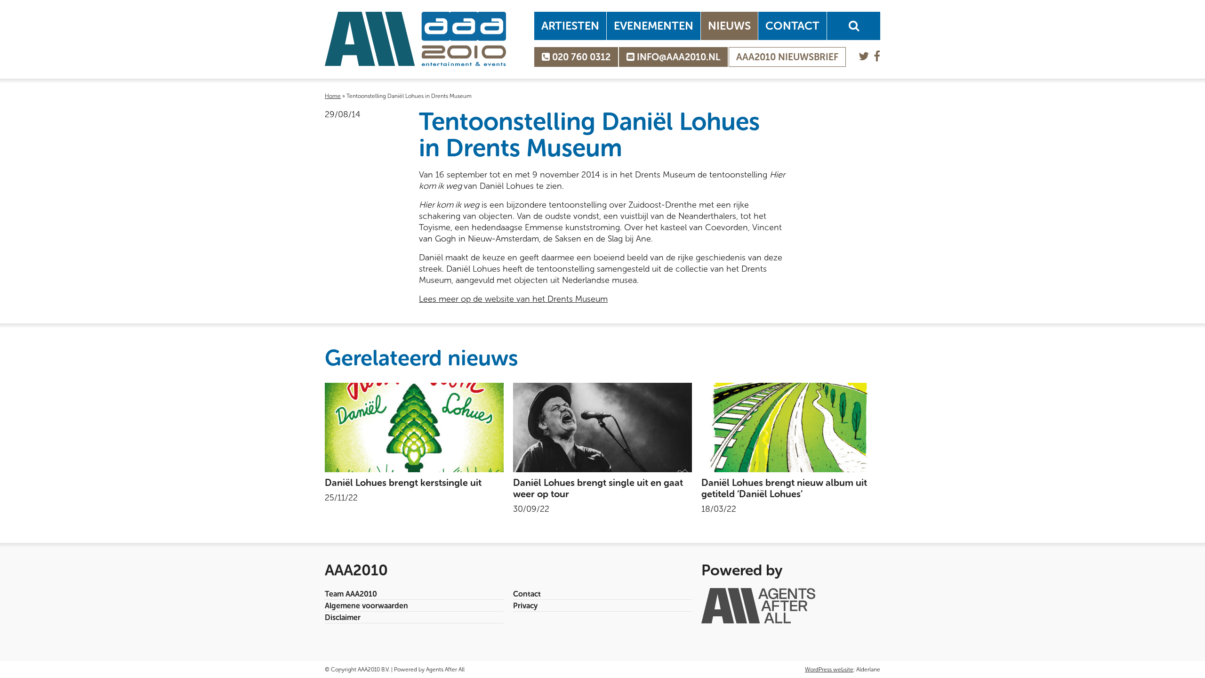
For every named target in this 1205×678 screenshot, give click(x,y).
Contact (792, 25)
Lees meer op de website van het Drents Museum (513, 299)
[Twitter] (864, 56)
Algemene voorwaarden (366, 605)
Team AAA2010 (351, 593)
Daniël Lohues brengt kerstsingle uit (403, 482)
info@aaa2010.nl (677, 57)
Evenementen (653, 25)
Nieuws (729, 25)
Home (333, 96)
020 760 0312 (580, 57)
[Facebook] (877, 56)
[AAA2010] (415, 39)
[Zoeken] (853, 26)
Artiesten (570, 25)
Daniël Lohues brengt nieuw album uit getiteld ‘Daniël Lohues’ (784, 488)
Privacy (525, 605)
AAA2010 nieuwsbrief (787, 57)
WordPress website (829, 669)
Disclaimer (343, 617)
